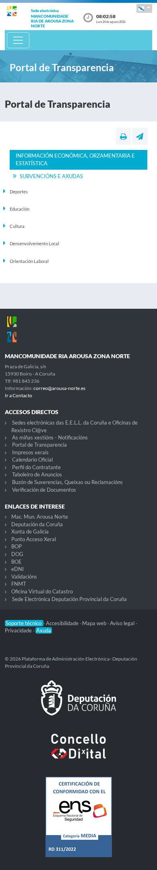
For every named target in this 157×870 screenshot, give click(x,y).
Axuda (43, 630)
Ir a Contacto (18, 395)
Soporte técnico (24, 623)
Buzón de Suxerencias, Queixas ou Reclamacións (67, 482)
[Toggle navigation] (18, 40)
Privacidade (19, 630)
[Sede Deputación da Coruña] (78, 704)
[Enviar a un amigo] (139, 136)
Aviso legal (123, 623)
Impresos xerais (30, 452)
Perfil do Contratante (36, 467)
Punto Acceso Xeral (33, 539)
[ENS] (78, 823)
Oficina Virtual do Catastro (42, 591)
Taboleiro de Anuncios (37, 474)
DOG (17, 554)
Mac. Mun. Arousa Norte (39, 516)
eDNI (17, 569)
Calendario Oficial (32, 459)
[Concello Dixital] (78, 752)
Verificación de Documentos (44, 489)
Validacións (24, 576)
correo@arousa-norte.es (59, 388)
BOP (16, 546)
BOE (16, 561)
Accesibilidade (63, 623)
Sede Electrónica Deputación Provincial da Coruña (69, 599)
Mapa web (94, 623)
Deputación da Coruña (37, 524)
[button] (144, 8)
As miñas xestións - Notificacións (50, 437)
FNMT (18, 584)
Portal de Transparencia (39, 444)
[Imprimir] (123, 136)
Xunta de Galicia (30, 531)
